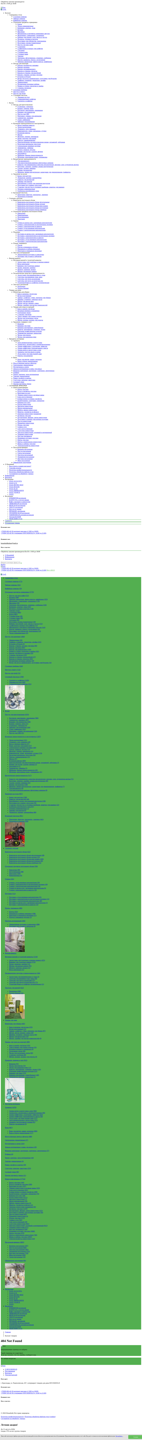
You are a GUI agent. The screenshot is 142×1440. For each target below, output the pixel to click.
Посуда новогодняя (24, 421)
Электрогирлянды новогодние (28, 445)
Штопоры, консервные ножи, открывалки (32, 157)
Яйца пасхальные (23, 460)
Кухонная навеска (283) (17, 761)
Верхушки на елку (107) (17, 1186)
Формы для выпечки (24, 170)
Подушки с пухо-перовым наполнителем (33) (25, 897)
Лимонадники (22, 82)
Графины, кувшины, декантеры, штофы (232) (25, 642)
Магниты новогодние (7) (18, 1199)
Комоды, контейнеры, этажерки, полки (31, 329)
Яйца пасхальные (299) (17, 1255)
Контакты (8, 477)
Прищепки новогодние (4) (18, 1216)
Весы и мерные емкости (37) (19, 744)
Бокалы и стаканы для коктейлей (29, 73)
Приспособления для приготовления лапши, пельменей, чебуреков (41, 142)
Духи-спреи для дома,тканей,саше (29, 354)
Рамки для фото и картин (22, 378)
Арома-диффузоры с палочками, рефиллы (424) (26, 1115)
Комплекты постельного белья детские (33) (24, 857)
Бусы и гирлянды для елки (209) (20, 1184)
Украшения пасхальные (25, 457)
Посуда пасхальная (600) (18, 1248)
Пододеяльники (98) (16, 872)
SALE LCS (13, 483)
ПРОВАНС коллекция (17, 511)
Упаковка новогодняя (25, 434)
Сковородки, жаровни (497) (19, 720)
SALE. (11, 494)
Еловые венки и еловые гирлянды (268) (23, 1192)
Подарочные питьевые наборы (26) (21, 661)
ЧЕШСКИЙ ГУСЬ (15, 519)
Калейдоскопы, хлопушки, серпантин (30, 401)
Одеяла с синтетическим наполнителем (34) (24, 886)
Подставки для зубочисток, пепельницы (31, 41)
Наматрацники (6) (15, 875)
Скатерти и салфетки (24, 101)
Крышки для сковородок (26, 112)
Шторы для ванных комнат (27, 271)
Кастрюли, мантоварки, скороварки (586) (23, 718)
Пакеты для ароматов (25, 356)
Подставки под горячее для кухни (29, 185)
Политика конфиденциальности (20, 470)
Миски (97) (13, 759)
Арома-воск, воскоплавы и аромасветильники (33, 344)
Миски (19, 135)
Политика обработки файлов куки (21, 472)
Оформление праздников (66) (15, 1260)
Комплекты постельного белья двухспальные (33, 202)
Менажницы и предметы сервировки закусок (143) (27, 627)
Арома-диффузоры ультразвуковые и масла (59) (26, 1116)
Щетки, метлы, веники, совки (28, 303)
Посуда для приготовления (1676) (17, 714)
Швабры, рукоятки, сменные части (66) (23, 1035)
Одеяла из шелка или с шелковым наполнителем (34, 223)
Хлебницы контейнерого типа (28, 191)
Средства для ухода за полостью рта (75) (23, 982)
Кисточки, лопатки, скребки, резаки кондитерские (35, 166)
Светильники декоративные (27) (16, 1140)
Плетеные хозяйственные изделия (29, 331)
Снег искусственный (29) (18, 1222)
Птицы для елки (23, 425)
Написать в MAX (22, 1364)
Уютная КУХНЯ (15, 517)
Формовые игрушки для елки (27, 438)
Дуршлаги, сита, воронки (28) (19, 742)
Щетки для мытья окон (25, 301)
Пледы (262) (13, 912)
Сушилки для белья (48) (17, 1055)
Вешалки (20, 324)
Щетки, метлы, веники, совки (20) (21, 1033)
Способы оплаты (15, 468)
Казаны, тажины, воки (25, 108)
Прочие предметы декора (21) (15, 1175)
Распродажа (9, 1289)
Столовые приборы (20, 90)
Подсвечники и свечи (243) (14, 1144)
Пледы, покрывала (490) (13, 908)
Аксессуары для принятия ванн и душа (31, 275)
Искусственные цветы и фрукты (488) (18, 1136)
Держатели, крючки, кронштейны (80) (22, 812)
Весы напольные (23, 264)
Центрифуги (21, 153)
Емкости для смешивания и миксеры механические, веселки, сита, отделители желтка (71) (41, 779)
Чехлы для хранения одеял (26, 337)
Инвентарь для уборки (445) (15, 1024)
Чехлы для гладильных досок (27, 318)
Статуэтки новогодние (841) (19, 1224)
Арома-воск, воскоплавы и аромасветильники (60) (27, 1113)
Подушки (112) (10, 893)
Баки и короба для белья (26, 309)
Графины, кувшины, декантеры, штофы (31, 80)
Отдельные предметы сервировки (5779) (19, 592)
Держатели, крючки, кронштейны (29, 178)
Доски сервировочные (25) (18, 633)
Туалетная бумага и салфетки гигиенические (33, 283)
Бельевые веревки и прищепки (28, 311)
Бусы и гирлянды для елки (26, 391)
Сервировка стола (11, 578)
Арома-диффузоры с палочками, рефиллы (32, 346)
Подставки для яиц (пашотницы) (29, 43)
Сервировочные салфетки (26, 99)
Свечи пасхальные (24, 453)
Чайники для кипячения (26, 121)
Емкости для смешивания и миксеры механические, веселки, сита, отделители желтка (48, 165)
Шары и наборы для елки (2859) (20, 1237)
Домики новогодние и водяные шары (30, 395)
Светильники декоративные (23, 365)
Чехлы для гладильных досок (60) (21, 1053)
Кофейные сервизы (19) (13, 588)
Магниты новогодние (25, 406)
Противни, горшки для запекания (29, 116)
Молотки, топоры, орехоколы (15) (21, 751)
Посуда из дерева (15, 509)
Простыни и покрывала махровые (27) (22, 915)
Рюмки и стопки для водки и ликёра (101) (24, 651)
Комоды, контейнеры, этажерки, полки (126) (25, 1069)
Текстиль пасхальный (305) (18, 1249)
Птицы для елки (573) (17, 1218)
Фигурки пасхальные (25, 459)
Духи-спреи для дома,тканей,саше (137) (23, 1118)
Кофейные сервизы (20, 20)
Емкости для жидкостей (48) (19, 799)
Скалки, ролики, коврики (26, 168)
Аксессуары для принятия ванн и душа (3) (24, 977)
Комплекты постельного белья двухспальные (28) (26, 855)
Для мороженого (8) (16, 788)
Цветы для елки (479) (16, 1233)
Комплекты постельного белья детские (31, 204)
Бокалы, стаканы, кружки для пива (29, 75)
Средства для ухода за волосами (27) (22, 980)
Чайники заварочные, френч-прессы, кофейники (34, 62)
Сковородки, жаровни (25, 118)
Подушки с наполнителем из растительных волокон (35, 236)
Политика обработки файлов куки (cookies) (40, 1417)
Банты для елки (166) (16, 1182)
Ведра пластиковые (24, 296)
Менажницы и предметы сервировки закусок (33, 33)
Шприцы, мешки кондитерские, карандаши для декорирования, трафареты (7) (37, 786)
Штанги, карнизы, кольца (26, 269)
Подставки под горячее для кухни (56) (22, 803)
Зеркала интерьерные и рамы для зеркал (27, 369)
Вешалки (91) (14, 1064)
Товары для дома (11, 1020)
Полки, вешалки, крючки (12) (19, 964)
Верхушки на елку (23, 393)
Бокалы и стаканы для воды (27, 71)
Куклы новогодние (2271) (18, 1197)
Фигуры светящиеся (24, 436)
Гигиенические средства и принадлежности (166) (22, 973)
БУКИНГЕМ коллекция (17, 498)
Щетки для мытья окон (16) (18, 1036)
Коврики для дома (23, 326)
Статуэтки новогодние (25, 430)
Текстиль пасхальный (25, 455)
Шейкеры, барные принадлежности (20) (23, 770)
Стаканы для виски (24, 88)
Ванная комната (10, 953)
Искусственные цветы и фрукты (24, 363)
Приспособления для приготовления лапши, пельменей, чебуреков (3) (34, 762)
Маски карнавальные (25, 408)
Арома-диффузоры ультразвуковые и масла (32, 348)
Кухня (7, 711)
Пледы (19, 245)
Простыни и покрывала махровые (29, 251)
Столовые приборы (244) (14, 666)
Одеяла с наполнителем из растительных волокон (35, 224)
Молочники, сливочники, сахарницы (30, 35)
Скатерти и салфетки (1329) (19, 680)
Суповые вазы (22, 52)
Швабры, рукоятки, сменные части (29, 299)
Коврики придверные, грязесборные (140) (24, 1075)
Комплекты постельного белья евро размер (32, 206)
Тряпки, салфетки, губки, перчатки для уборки (34, 298)
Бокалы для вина (23, 67)
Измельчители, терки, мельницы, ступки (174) (25, 753)
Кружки (20, 30)
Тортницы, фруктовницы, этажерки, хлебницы (34, 58)
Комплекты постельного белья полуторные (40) (26, 861)
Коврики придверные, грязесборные (30, 327)
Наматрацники (22, 215)
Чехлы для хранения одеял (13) (20, 1067)
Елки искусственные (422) (18, 1190)
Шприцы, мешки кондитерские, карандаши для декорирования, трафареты (44, 172)
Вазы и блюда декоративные (27, 361)
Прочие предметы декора (22, 384)
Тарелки (20, 56)
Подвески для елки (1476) (18, 1209)
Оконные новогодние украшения (29, 414)
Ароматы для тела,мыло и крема (28, 352)
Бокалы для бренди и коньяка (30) (21, 653)
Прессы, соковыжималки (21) (19, 757)
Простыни (21, 219)
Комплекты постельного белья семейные (31, 209)
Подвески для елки (24, 415)
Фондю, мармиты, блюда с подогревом (31, 60)
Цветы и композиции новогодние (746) (23, 1235)
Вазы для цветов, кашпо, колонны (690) (23, 1131)
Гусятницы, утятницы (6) (18, 725)
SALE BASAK (14, 487)
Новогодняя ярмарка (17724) (15, 1179)
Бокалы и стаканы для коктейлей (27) (22, 657)
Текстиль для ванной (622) (14, 988)
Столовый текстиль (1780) (14, 677)
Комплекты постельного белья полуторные (32, 208)
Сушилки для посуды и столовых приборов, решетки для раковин (40, 187)
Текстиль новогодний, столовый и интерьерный (34, 432)
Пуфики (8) (9, 1154)
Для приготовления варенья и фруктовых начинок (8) (28, 790)
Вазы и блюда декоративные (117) (21, 1133)
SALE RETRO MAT (16, 485)
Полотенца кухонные (25, 196)
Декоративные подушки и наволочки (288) (24, 924)
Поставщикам (10, 1371)
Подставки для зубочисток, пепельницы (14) (25, 631)
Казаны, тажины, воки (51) (18, 724)
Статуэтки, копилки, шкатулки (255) (18, 1168)
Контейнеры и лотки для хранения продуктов (33, 183)
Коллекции (9, 1306)
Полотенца (21, 286)
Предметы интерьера (12, 1104)
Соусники (21, 50)
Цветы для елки (23, 440)
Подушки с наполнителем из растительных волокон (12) (29, 899)
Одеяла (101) (9, 879)
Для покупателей (11, 1375)
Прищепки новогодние (25, 423)
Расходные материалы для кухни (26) (22, 755)
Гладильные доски (24, 312)
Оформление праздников (22, 462)
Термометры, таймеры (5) (18, 768)
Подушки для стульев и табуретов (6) (22, 926)
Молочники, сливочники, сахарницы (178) (24, 601)
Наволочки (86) (14, 870)
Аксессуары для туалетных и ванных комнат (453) (27, 960)
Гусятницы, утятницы (25, 106)
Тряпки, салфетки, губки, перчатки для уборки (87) (27, 1031)
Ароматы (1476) (10, 1107)
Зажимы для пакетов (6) (17, 810)
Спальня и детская (11, 848)
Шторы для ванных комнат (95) (20, 966)
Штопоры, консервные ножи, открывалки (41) (25, 772)
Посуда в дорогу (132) (13, 670)
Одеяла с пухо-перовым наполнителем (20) (24, 882)
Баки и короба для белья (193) (19, 1045)
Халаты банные (23, 288)
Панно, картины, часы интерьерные (26, 374)
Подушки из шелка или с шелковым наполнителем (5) (28, 903)
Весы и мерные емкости (26, 125)
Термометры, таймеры (25, 148)
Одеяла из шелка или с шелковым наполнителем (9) (27, 888)
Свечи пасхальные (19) (17, 1257)
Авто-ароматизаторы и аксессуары (29, 342)
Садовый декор (18, 382)
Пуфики (16, 372)
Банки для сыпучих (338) (18, 797)
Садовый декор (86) (12, 1172)
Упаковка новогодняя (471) (18, 1227)
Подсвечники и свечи (21, 367)
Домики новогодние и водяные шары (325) (24, 1188)
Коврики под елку (23, 402)
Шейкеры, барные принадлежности (30, 155)
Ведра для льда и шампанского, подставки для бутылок (37, 78)
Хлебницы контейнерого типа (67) (21, 807)
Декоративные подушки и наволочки (30, 254)
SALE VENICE (14, 492)
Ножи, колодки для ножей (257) (20, 746)
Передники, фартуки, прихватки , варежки (32, 195)
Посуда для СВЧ (23, 114)
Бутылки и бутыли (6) (17, 644)
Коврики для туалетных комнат (28, 266)
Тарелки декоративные (21, 376)
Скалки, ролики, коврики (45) (19, 783)
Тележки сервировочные (26, 189)
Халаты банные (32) (16, 993)
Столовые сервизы (20, 17)
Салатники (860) (15, 612)
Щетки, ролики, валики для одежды (30, 320)
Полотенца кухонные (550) (18, 821)
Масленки (21, 32)
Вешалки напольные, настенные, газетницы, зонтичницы (33, 371)
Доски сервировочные (25, 26)
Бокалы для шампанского (26, 69)
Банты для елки (22, 389)
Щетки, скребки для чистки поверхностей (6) (25, 1038)
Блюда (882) (13, 614)
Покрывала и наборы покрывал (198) (22, 913)
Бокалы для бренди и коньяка (27, 65)
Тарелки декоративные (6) (14, 1161)
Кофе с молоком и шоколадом (19, 502)
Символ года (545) (15, 1220)
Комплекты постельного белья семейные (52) (25, 863)
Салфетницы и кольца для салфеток (30, 48)
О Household (9, 555)
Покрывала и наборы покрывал (28, 249)
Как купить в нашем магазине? (20, 466)
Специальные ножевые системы (28, 146)
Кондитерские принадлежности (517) (18, 775)
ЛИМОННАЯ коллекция (18, 504)
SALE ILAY (13, 489)
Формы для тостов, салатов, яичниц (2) (23, 764)
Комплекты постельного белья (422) (18, 852)
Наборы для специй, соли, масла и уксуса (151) (26, 624)
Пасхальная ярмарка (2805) (14, 1242)
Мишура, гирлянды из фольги (28, 412)
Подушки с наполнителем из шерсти (30, 238)
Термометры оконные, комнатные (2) (22, 1077)
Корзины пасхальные (25, 449)
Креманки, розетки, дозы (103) (20, 607)
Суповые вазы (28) (15, 616)
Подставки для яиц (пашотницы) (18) (22, 622)
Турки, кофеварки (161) (17, 729)
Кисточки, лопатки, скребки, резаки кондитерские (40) (28, 781)
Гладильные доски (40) (17, 1051)
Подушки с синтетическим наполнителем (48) (25, 901)
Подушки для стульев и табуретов (29, 256)
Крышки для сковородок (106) (20, 722)
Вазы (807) (9, 1127)
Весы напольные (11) (16, 970)
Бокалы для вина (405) (17, 648)
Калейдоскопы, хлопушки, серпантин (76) (24, 1194)
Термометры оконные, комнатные (29, 333)
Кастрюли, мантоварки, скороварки (30, 110)
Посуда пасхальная (24, 451)
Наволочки (21, 213)
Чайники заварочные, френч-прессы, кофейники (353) (28, 599)
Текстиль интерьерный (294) (15, 921)
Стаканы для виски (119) (18, 655)
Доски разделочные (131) (18, 740)
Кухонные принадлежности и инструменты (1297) (23, 736)
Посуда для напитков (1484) (15, 636)
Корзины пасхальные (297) (18, 1246)
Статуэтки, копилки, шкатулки (24, 380)
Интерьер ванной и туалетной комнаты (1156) (21, 957)
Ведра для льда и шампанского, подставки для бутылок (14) (30, 663)
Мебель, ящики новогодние (27, 410)
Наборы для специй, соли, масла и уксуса (32, 37)
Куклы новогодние (24, 404)
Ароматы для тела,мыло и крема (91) (22, 1122)
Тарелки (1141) (14, 610)
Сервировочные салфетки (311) (20, 684)
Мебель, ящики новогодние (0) (20, 1203)
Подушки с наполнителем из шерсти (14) (23, 905)
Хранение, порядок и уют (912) (16, 1060)
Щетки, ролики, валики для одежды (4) (23, 1057)
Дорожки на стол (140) (17, 682)
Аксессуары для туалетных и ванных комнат (33, 262)
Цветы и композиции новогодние (29, 442)
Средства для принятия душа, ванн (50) (23, 978)
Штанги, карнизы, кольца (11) (19, 968)
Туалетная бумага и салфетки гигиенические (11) (26, 984)
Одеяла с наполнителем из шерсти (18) (23, 890)
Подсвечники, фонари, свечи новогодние (32, 417)
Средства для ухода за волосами (28, 279)
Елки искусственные (24, 397)
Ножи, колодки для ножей (26, 138)
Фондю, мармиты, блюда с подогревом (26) (24, 629)
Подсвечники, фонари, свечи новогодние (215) (26, 1211)
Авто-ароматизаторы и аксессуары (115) (23, 1120)
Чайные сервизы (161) (13, 585)
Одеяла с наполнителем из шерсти (29, 226)
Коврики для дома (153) (17, 1073)
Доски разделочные (24, 127)
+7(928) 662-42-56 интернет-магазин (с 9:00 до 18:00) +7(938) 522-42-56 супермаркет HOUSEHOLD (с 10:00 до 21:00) (23, 1392)
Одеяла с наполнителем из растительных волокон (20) (28, 884)
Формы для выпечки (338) (18, 785)
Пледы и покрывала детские (27, 247)
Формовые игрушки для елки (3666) (22, 1231)
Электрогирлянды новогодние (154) (22, 1239)
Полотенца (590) (15, 991)
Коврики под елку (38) (17, 1196)
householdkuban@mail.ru (9, 543)
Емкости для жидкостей (25, 180)
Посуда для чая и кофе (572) (19, 595)
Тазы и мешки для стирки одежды (29, 316)
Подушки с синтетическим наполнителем (32, 241)
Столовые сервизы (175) (13, 581)
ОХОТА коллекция (16, 507)
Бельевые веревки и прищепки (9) (21, 1049)
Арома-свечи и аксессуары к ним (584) (23, 1111)
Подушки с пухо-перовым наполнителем (32, 239)
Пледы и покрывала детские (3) (20, 917)
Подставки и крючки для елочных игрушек (32, 419)
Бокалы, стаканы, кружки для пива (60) (23, 646)
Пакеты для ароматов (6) (18, 1124)
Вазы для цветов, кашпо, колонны (29, 359)
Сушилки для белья (24, 314)
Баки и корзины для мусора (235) (21, 1027)
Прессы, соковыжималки (26, 140)
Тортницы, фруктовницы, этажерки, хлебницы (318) (28, 605)
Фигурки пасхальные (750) (18, 1253)
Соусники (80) (14, 620)
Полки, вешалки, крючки (26, 268)
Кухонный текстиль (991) (14, 816)
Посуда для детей (19, 93)
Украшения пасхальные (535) (19, 1251)
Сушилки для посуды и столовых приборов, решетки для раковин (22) (34, 805)
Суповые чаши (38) (16, 618)
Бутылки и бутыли (24, 77)
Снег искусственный (24, 429)
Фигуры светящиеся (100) (18, 1229)
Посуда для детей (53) (12, 673)
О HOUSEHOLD (11, 1369)
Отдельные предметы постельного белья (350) (21, 866)
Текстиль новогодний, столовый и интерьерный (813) (28, 1225)
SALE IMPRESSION (16, 490)
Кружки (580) (14, 597)
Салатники (21, 47)
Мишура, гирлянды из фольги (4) (21, 1205)
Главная (8, 1332)
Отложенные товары (12, 523)
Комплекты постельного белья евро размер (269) (26, 859)
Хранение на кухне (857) (14, 794)
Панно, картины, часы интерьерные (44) (19, 1158)
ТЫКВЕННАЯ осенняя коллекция (21, 515)
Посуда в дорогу (19, 91)
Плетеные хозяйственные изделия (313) (23, 1071)
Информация (9, 475)
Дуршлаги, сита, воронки (26, 129)
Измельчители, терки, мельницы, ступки (31, 131)
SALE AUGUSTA (15, 481)
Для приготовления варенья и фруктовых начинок (35, 163)
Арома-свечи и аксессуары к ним (29, 350)
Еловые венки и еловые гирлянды (29, 399)
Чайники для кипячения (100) (19, 727)
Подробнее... (119, 1436)
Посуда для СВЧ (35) (16, 733)
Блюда (19, 24)
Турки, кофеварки (23, 120)
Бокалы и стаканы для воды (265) (21, 659)
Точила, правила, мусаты (26, 150)
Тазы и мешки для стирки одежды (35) (22, 1047)
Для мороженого (23, 161)
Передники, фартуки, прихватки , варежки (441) (26, 819)
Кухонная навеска (23, 133)
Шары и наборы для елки (26, 444)
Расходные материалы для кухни (29, 144)
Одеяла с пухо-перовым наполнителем (31, 228)
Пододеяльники (23, 217)
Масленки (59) (14, 603)
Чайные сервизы (19, 18)
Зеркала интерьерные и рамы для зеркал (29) (21, 1147)
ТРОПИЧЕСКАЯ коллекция (19, 513)
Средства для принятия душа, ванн (29, 277)
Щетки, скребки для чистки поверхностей (32, 305)
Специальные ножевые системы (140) (22, 748)
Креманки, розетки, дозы (26, 28)
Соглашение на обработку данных (21, 474)
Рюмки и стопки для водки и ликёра (30, 86)
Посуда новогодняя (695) (18, 1214)
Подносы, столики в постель (27, 39)
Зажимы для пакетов (24, 181)
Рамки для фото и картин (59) (15, 1165)
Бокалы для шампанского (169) (20, 649)
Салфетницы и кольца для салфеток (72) (23, 625)
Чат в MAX (51, 570)
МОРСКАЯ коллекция (17, 505)
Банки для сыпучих (24, 176)
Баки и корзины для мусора (27, 294)
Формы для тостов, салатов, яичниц (30, 151)
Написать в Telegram (8, 1364)
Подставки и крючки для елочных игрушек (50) (26, 1212)
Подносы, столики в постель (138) (21, 609)
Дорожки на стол (23, 97)
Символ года (22, 427)
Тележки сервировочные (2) (19, 808)
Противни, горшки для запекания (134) (23, 731)
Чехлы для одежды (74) (17, 1066)
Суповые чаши (22, 54)
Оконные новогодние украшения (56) (22, 1207)
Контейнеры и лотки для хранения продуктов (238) (27, 801)
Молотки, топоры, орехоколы (27, 136)
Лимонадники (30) (15, 640)
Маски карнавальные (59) (18, 1201)
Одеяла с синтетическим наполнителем (31, 230)
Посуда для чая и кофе (25, 45)
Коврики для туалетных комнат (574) (22, 962)
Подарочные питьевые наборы (28, 84)
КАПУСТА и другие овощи (19, 500)
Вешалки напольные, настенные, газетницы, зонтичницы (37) (27, 1151)
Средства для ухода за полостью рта (30, 281)
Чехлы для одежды (24, 335)
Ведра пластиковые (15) (17, 1029)
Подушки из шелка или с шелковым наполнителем (35, 234)
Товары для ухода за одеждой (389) (17, 1042)
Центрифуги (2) (14, 766)
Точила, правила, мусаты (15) (19, 749)
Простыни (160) (14, 874)
